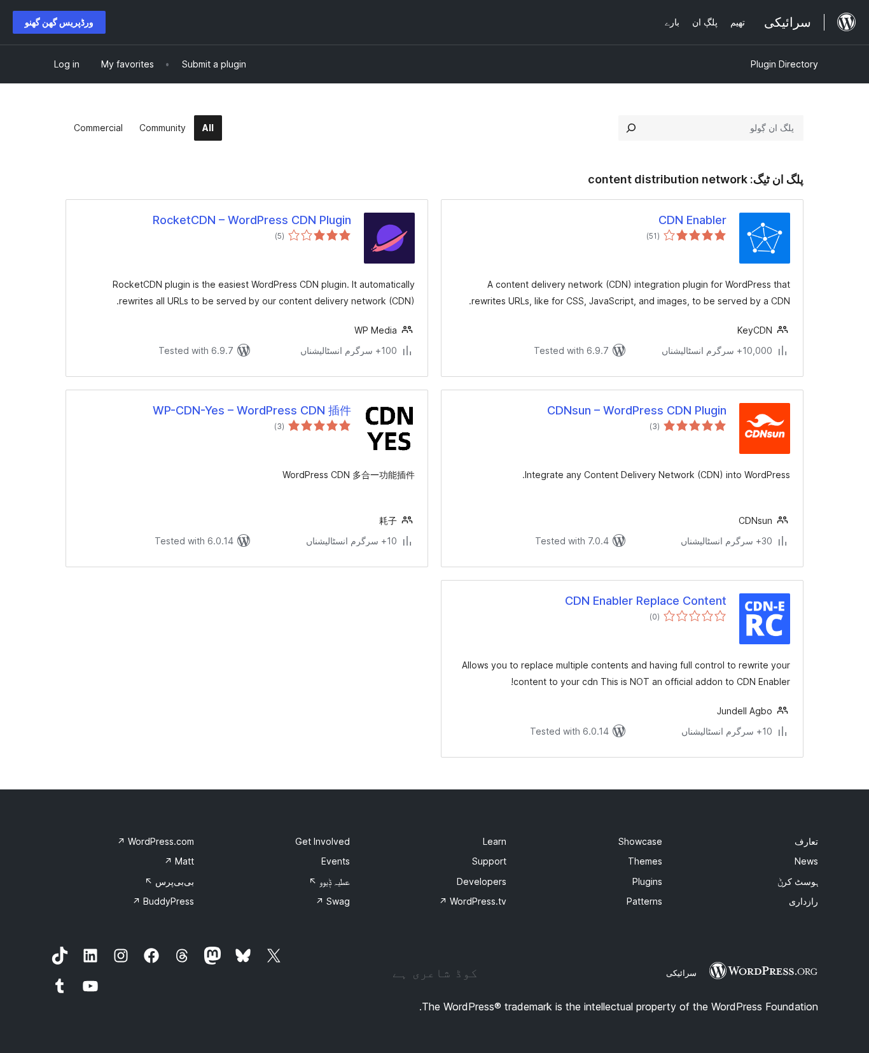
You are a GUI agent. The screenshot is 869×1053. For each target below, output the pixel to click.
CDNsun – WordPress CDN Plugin (636, 410)
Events (335, 861)
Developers (481, 881)
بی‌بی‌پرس (169, 881)
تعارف (806, 841)
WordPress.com (155, 841)
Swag (333, 901)
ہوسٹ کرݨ (797, 881)
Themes (645, 861)
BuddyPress (163, 901)
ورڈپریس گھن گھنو (59, 22)
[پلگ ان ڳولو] (631, 128)
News (806, 861)
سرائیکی (681, 973)
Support (489, 861)
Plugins (647, 881)
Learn (494, 841)
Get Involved (322, 841)
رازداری (803, 901)
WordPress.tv (472, 901)
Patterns (644, 901)
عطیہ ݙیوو (329, 881)
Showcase (640, 841)
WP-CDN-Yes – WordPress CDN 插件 (252, 410)
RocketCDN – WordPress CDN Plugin (252, 220)
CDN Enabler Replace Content (645, 600)
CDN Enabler (692, 220)
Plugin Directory (784, 64)
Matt (179, 861)
